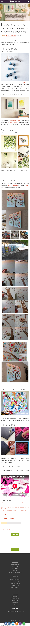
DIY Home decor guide (7, 456)
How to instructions (13, 185)
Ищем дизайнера (15, 564)
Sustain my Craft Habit (19, 83)
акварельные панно (14, 120)
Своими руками (15, 585)
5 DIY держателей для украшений (10, 514)
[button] (28, 1)
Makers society (12, 122)
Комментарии (15, 534)
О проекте (15, 562)
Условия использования (15, 572)
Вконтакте (15, 596)
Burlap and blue (24, 417)
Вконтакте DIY (15, 598)
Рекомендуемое (7, 529)
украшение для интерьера (14, 523)
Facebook (15, 594)
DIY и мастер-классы (11, 35)
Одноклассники (15, 600)
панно (27, 185)
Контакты (15, 568)
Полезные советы (15, 583)
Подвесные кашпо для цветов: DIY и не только (13, 510)
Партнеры (15, 566)
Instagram (15, 602)
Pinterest (15, 605)
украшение (8, 83)
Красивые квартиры (15, 579)
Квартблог (3, 35)
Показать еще (15, 549)
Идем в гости (15, 581)
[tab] (15, 1)
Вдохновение (15, 587)
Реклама (15, 570)
